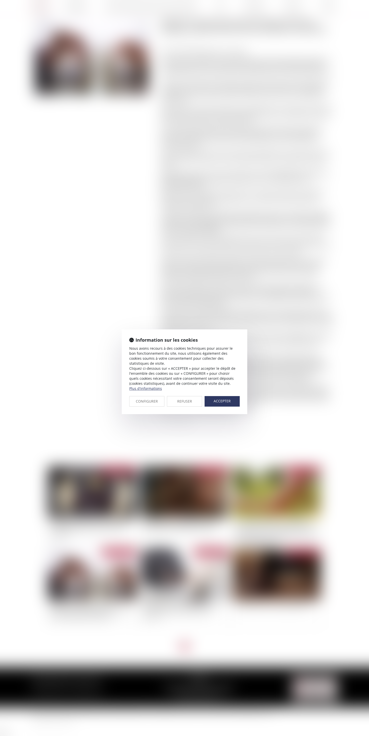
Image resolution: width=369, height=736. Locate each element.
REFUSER (184, 401)
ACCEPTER (222, 401)
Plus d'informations (145, 388)
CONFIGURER (147, 401)
